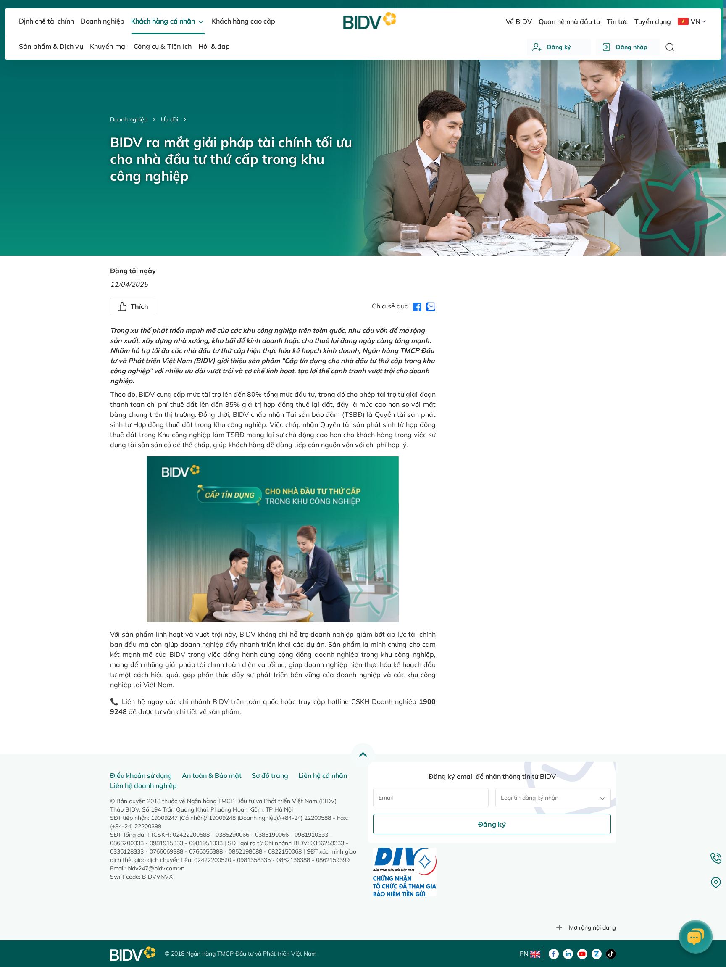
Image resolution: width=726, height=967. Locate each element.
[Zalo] (597, 953)
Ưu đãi (169, 119)
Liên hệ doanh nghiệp (143, 785)
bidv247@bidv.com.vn (155, 868)
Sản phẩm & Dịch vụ (51, 46)
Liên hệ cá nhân (322, 775)
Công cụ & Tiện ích (163, 46)
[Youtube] (582, 953)
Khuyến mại (108, 46)
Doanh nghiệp (128, 119)
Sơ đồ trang (270, 775)
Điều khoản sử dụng (141, 775)
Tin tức (617, 21)
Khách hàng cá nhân (163, 21)
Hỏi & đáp (214, 46)
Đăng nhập (631, 47)
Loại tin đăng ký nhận (529, 797)
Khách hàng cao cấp (243, 21)
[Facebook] (554, 953)
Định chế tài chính (46, 21)
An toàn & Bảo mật (212, 775)
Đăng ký (559, 47)
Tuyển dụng (652, 21)
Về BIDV (518, 21)
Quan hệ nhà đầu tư (569, 21)
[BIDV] (133, 953)
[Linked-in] (568, 953)
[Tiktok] (611, 953)
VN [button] (695, 21)
